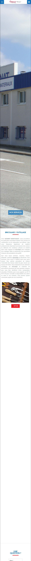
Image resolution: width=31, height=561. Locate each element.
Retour (16, 306)
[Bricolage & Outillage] (15, 292)
